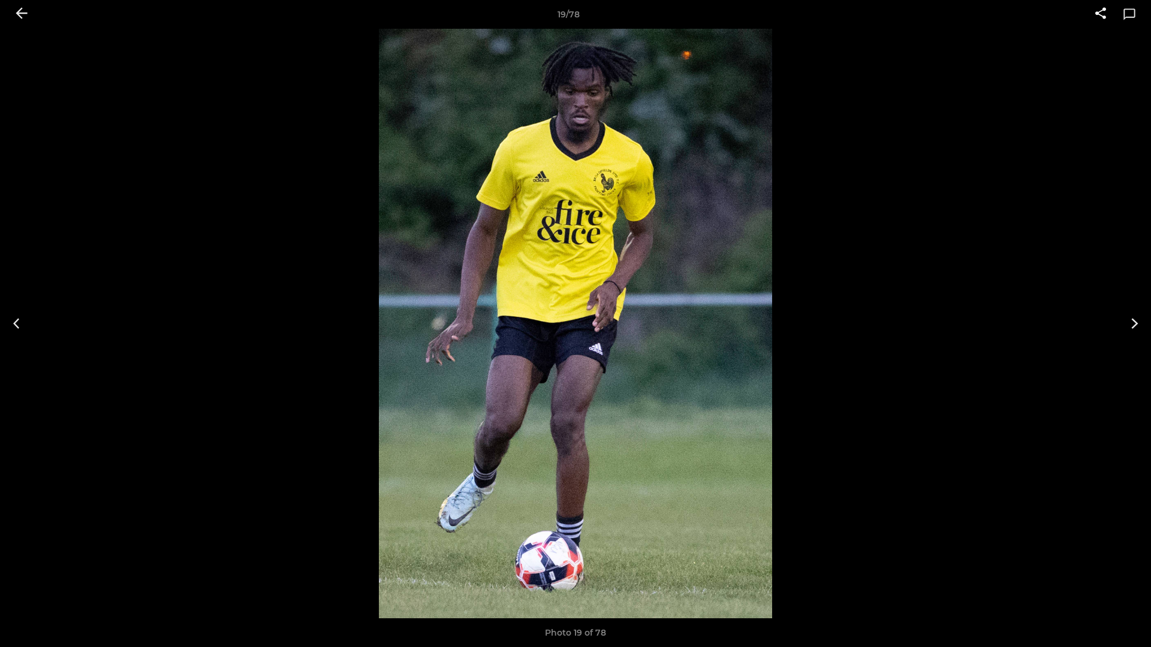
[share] (1100, 14)
